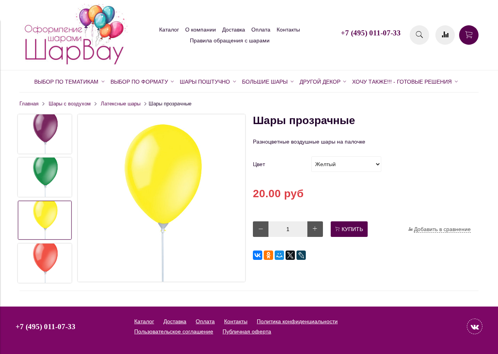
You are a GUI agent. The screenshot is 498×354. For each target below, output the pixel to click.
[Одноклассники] (268, 255)
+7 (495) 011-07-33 (371, 33)
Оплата (260, 29)
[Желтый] (161, 198)
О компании (200, 29)
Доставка (233, 29)
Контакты (288, 29)
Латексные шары (120, 104)
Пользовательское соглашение (173, 331)
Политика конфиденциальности (297, 321)
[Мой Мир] (279, 255)
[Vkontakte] (474, 326)
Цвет (259, 164)
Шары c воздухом (70, 104)
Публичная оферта (247, 331)
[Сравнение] (445, 35)
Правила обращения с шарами (230, 40)
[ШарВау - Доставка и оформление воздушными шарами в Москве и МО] (73, 63)
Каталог (169, 29)
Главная (29, 104)
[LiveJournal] (301, 255)
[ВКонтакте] (257, 255)
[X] (290, 255)
